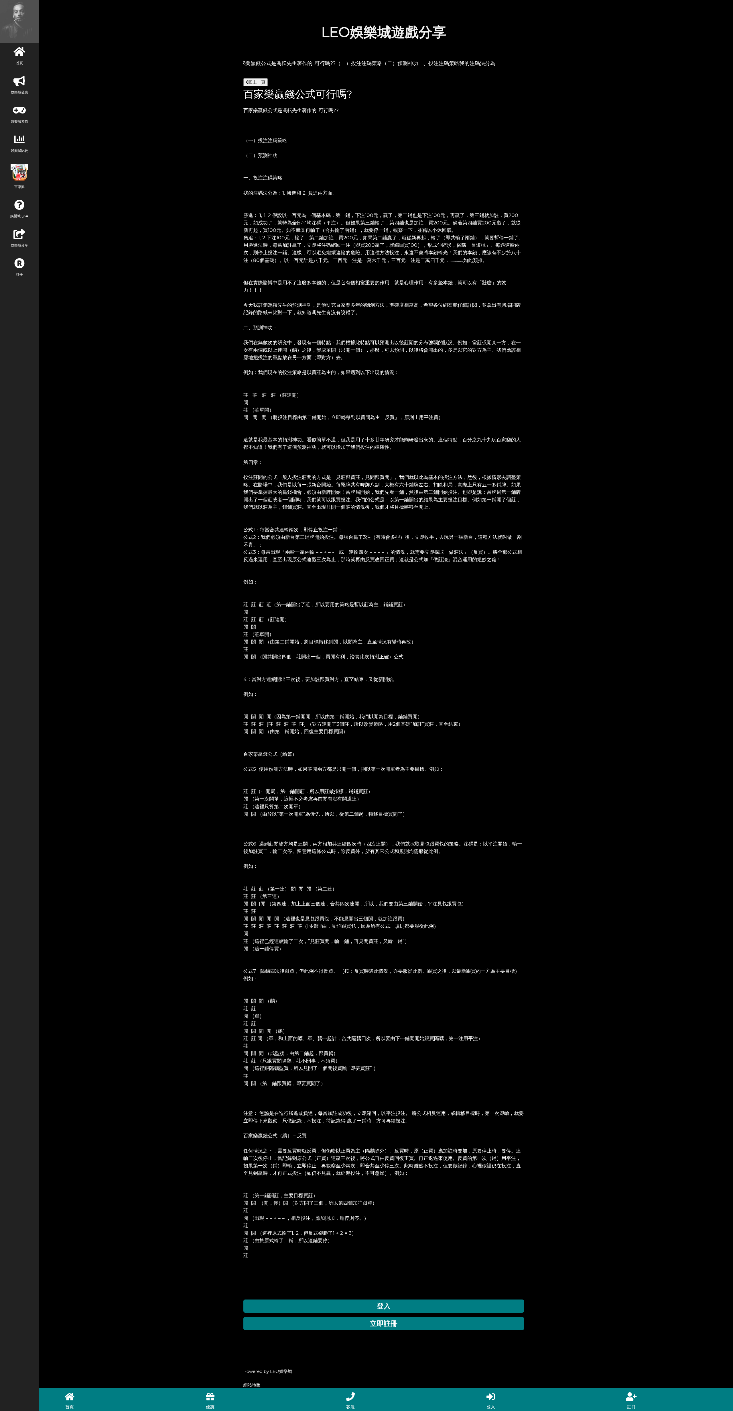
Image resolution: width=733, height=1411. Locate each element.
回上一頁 (256, 82)
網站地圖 (252, 1384)
